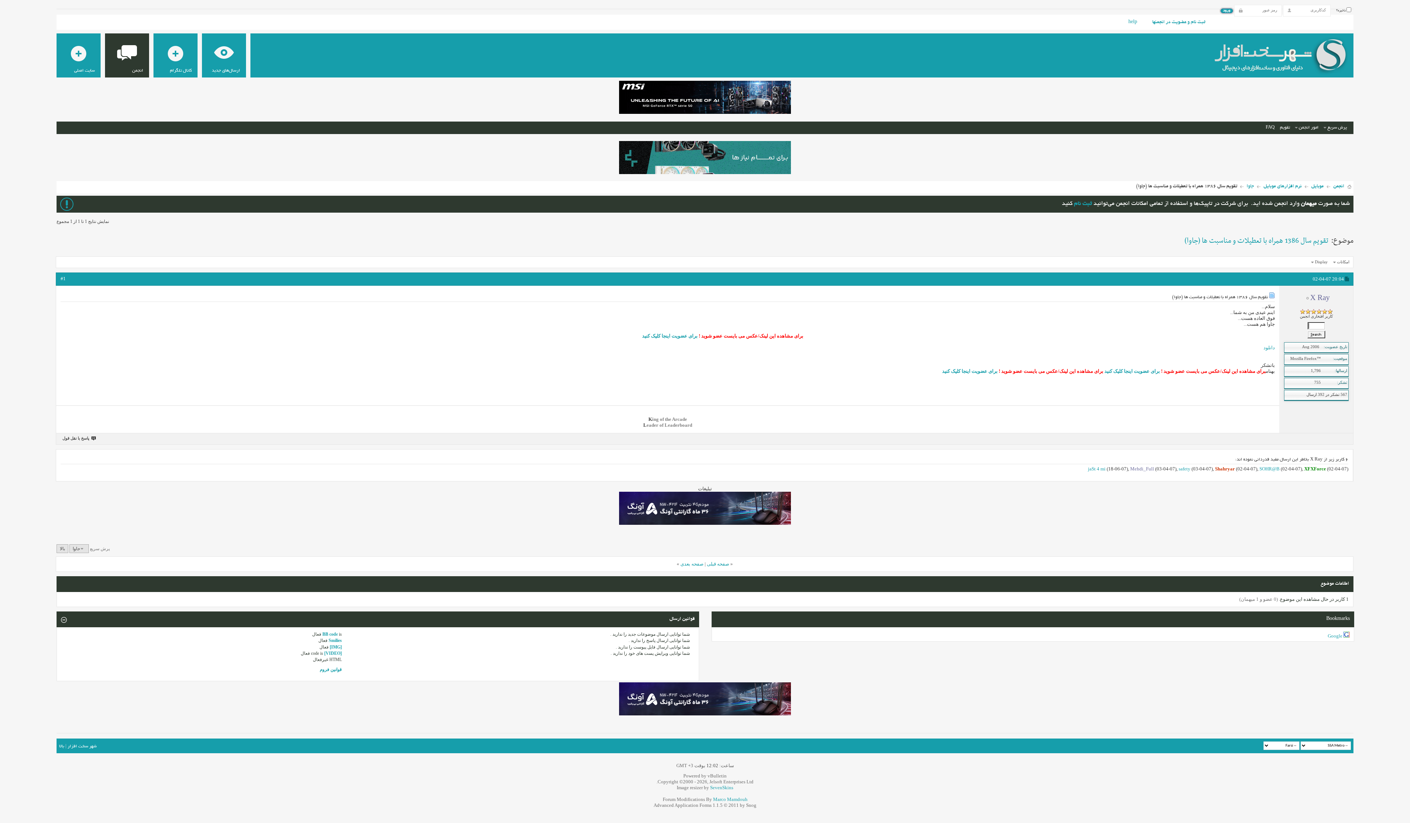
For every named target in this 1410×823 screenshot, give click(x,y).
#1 (63, 278)
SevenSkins (721, 787)
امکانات (1343, 262)
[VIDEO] (333, 653)
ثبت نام (1083, 204)
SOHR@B (1269, 469)
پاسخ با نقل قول (75, 438)
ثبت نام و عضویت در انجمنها (1178, 22)
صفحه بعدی (692, 564)
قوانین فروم (331, 669)
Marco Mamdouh (730, 799)
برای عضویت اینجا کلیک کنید (670, 336)
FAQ (1270, 127)
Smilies (335, 640)
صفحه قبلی (718, 564)
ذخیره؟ (1341, 10)
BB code (330, 634)
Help (1132, 22)
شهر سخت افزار (82, 746)
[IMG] (336, 647)
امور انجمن (1309, 127)
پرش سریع (1337, 127)
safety (1184, 469)
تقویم (1285, 127)
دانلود (1269, 347)
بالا (62, 548)
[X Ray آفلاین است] (1316, 338)
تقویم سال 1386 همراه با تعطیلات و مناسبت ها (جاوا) (1256, 241)
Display (1321, 262)
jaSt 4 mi (1097, 469)
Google (1335, 636)
